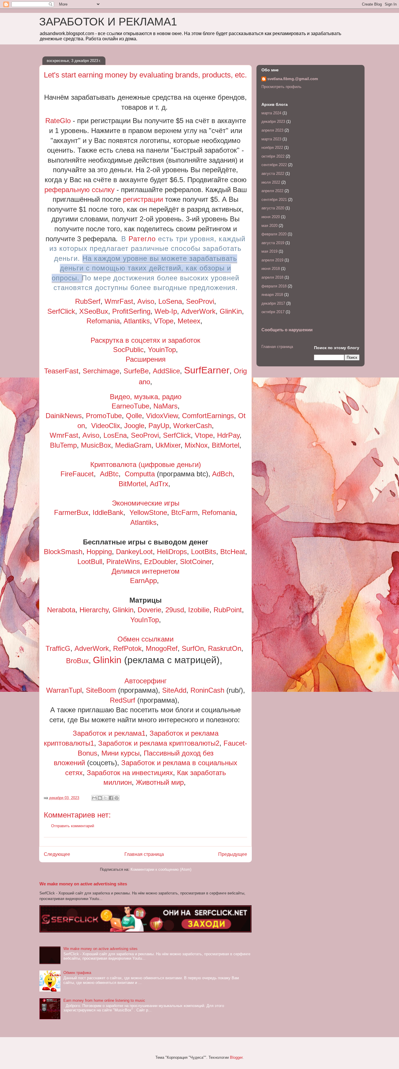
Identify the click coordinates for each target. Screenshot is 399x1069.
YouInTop (144, 620)
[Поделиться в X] (105, 798)
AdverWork (198, 311)
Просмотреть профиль (281, 87)
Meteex (189, 321)
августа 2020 (272, 208)
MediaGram (133, 445)
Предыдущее (232, 854)
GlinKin (231, 311)
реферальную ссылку (79, 190)
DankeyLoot (134, 552)
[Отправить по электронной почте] (94, 798)
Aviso (145, 301)
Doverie (149, 610)
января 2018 (272, 294)
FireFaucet (77, 474)
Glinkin (122, 610)
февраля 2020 (274, 234)
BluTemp (63, 445)
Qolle (134, 416)
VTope (164, 321)
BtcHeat (232, 552)
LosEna (115, 435)
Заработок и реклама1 (109, 733)
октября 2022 (272, 156)
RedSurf (123, 700)
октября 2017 (272, 312)
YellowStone (148, 512)
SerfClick (61, 311)
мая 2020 (269, 225)
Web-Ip (166, 311)
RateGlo (58, 121)
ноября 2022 (272, 147)
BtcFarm (184, 512)
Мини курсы (120, 753)
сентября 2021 (274, 199)
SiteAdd (174, 690)
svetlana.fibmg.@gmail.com (292, 79)
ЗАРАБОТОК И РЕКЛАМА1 (108, 21)
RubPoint (228, 610)
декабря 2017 (273, 303)
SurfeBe (136, 371)
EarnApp (143, 580)
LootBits (203, 552)
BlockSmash (63, 552)
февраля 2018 (274, 286)
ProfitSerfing (131, 311)
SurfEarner (207, 370)
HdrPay (228, 435)
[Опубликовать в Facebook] (111, 798)
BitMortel (225, 445)
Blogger (236, 1057)
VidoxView (162, 416)
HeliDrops (172, 552)
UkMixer (168, 445)
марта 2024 (271, 113)
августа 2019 (272, 243)
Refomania (103, 321)
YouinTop (162, 350)
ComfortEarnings (208, 416)
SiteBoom (101, 690)
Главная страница (144, 854)
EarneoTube (130, 406)
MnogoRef (162, 648)
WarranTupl (64, 690)
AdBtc (109, 474)
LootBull (89, 561)
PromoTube (104, 416)
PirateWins (123, 561)
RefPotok (127, 648)
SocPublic (128, 350)
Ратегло (142, 239)
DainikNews (64, 416)
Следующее (57, 854)
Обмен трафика (77, 972)
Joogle (134, 426)
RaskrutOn (224, 648)
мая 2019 (269, 251)
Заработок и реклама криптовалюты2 (158, 743)
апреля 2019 (272, 260)
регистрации (143, 199)
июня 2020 (270, 217)
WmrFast (119, 301)
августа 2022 (272, 173)
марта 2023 (271, 139)
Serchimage (101, 371)
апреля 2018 (272, 277)
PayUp (158, 426)
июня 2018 (270, 268)
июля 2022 (270, 182)
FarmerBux (71, 512)
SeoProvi (200, 301)
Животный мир (160, 782)
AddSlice (166, 371)
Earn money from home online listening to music (104, 1000)
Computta (140, 474)
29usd (174, 610)
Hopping (99, 552)
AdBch (222, 474)
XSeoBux (93, 311)
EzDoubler (160, 561)
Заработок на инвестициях (130, 773)
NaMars (165, 406)
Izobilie (198, 610)
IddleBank (108, 512)
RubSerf (87, 301)
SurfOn (193, 648)
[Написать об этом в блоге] (100, 798)
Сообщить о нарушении (287, 329)
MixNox (196, 445)
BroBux (77, 661)
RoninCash (207, 690)
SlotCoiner (196, 561)
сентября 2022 (274, 165)
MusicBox (96, 445)
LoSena (170, 301)
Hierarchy (93, 610)
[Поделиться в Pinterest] (116, 798)
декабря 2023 (273, 121)
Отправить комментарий (72, 826)
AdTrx (159, 484)
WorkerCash (192, 426)
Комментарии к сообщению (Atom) (161, 869)
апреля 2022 (272, 191)
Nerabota (61, 610)
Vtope (204, 435)
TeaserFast (61, 371)
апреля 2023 (272, 130)
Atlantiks (137, 321)
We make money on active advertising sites (83, 883)
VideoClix (105, 426)
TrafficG (58, 648)
